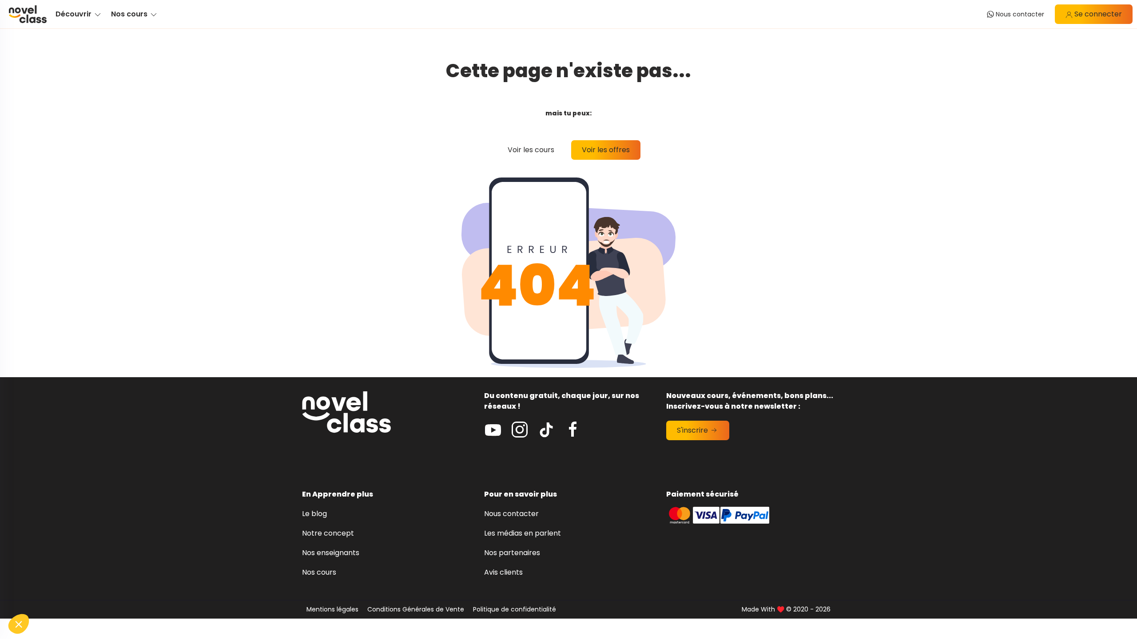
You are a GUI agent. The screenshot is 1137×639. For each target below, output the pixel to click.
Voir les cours (531, 150)
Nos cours (319, 572)
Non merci (39, 594)
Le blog (314, 514)
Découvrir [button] (74, 14)
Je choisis (102, 594)
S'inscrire (693, 430)
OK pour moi (164, 594)
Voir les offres (606, 150)
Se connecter (1097, 14)
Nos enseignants (330, 553)
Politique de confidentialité (514, 609)
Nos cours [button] (130, 14)
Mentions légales (332, 609)
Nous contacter (511, 514)
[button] (18, 624)
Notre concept (328, 533)
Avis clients (503, 572)
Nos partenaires (512, 553)
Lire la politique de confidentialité (58, 565)
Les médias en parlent (522, 533)
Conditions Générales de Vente (415, 609)
